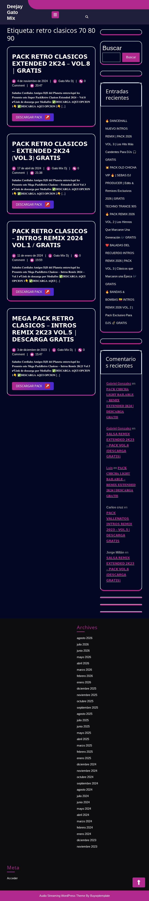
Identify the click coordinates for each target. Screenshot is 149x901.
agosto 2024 (84, 789)
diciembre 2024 (86, 764)
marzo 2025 (84, 745)
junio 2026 (83, 650)
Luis (109, 468)
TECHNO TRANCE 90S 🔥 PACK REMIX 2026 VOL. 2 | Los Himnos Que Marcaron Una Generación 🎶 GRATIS (120, 222)
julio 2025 (83, 720)
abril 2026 (83, 663)
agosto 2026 (84, 638)
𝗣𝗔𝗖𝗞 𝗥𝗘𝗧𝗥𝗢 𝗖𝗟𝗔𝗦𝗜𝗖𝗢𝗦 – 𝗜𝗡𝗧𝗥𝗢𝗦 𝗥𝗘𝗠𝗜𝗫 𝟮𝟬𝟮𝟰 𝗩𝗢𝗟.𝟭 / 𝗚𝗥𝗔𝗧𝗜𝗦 (50, 238)
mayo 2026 (84, 657)
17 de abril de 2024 (29, 168)
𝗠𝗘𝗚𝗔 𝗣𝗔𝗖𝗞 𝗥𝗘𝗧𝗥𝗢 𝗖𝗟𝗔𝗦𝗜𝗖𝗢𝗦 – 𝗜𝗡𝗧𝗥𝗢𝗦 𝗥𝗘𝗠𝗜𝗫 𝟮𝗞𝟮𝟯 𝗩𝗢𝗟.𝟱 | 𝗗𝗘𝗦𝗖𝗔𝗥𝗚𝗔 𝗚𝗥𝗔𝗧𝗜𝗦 (44, 328)
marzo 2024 (84, 821)
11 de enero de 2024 (30, 255)
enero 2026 (84, 682)
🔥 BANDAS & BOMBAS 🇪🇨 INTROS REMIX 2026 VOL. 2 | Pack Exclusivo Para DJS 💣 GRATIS (119, 307)
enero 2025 (84, 758)
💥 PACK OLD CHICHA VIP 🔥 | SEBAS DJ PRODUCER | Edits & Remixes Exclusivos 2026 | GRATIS (120, 183)
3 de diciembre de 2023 (32, 349)
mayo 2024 (84, 808)
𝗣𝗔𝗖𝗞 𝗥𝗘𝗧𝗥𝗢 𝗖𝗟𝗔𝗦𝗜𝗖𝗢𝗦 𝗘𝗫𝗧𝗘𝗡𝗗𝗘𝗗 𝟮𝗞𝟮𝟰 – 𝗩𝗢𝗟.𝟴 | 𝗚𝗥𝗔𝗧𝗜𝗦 (51, 63)
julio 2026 (83, 644)
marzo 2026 (84, 669)
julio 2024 (83, 796)
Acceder (12, 878)
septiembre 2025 (87, 707)
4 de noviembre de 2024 (33, 81)
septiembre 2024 (87, 783)
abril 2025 (83, 739)
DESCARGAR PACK (35, 118)
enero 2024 (84, 834)
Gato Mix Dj (66, 81)
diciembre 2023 (86, 840)
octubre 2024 (85, 777)
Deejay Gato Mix (15, 12)
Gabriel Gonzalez (118, 383)
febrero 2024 (85, 827)
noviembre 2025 (87, 695)
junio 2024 (83, 802)
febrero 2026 (85, 675)
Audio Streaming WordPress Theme (62, 895)
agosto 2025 (84, 713)
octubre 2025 (85, 701)
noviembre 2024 (87, 770)
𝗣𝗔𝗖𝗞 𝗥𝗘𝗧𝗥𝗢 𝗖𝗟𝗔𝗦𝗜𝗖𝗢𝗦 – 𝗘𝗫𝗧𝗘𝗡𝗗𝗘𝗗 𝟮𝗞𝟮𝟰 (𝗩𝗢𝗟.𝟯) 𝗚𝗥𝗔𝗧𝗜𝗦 (50, 151)
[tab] (55, 15)
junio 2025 (83, 726)
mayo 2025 (84, 732)
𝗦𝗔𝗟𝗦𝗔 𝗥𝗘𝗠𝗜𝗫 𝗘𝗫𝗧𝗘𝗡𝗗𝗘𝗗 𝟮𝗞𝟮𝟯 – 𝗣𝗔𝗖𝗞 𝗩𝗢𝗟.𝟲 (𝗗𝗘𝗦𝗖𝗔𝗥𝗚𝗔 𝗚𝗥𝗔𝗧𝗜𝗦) (120, 445)
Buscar (131, 57)
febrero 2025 (85, 751)
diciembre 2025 (86, 688)
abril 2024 (83, 814)
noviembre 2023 (87, 846)
